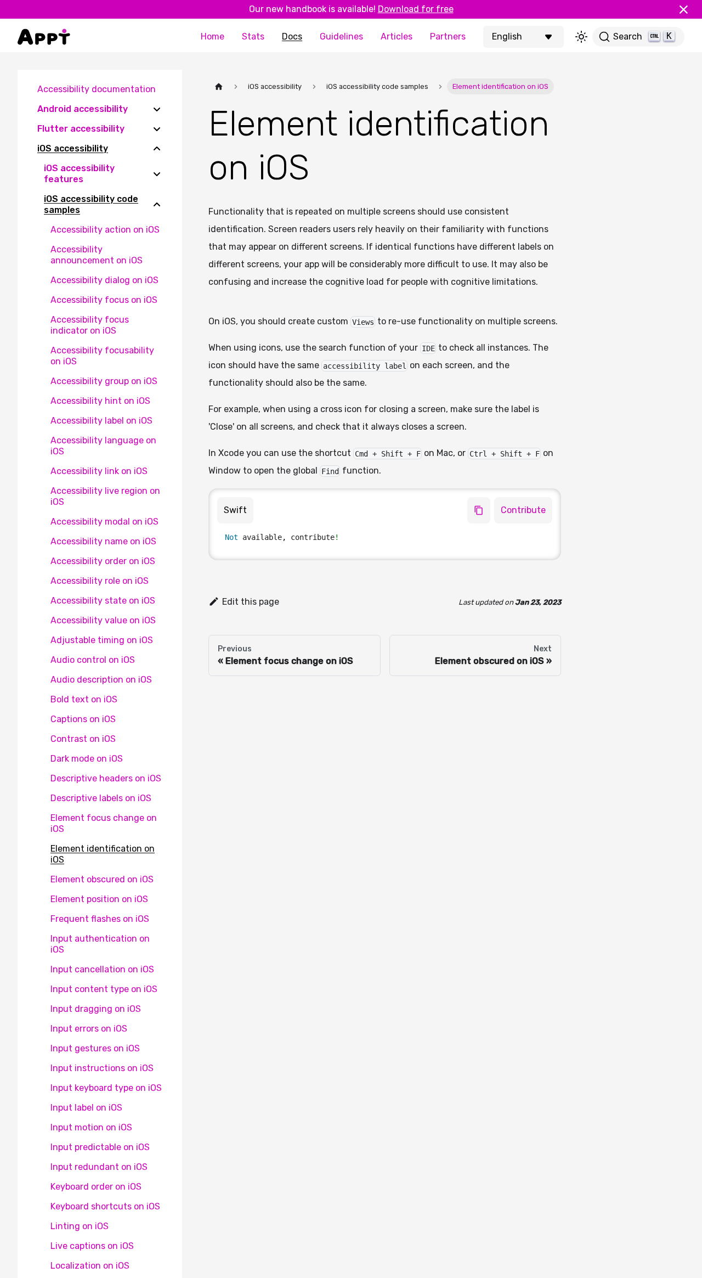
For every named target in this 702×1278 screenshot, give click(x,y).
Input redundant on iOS (99, 1167)
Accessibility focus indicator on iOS (89, 325)
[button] (524, 37)
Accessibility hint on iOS (100, 401)
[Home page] (218, 86)
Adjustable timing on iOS (101, 640)
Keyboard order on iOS (95, 1186)
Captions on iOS (83, 719)
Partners (448, 36)
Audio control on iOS (92, 660)
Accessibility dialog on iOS (104, 280)
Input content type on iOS (103, 989)
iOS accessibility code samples (91, 204)
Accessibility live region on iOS (105, 496)
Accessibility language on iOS (103, 446)
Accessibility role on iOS (99, 581)
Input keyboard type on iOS (106, 1088)
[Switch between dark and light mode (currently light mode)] (581, 37)
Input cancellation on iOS (102, 969)
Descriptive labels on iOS (100, 798)
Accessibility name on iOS (103, 541)
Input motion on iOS (91, 1127)
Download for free (416, 9)
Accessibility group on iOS (103, 381)
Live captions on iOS (92, 1246)
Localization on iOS (89, 1265)
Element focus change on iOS (103, 823)
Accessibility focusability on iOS (102, 356)
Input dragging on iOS (95, 1009)
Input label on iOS (86, 1107)
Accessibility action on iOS (105, 229)
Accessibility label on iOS (101, 420)
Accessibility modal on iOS (104, 521)
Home (212, 36)
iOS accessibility (72, 148)
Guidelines (341, 36)
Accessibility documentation (96, 89)
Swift (235, 510)
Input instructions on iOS (102, 1068)
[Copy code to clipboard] (478, 510)
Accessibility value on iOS (103, 620)
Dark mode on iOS (86, 758)
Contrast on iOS (83, 739)
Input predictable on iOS (100, 1147)
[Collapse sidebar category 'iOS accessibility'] (157, 148)
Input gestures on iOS (95, 1048)
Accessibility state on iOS (102, 600)
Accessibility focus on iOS (103, 300)
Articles (396, 36)
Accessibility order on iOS (102, 561)
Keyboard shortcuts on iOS (105, 1206)
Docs (292, 36)
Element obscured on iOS (102, 879)
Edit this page (250, 601)
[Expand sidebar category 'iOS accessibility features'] (157, 174)
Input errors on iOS (88, 1028)
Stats (253, 36)
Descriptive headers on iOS (105, 778)
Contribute (523, 510)
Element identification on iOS (102, 854)
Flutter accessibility (80, 128)
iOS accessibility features (79, 173)
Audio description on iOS (101, 679)
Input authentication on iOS (100, 944)
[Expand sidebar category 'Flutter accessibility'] (157, 129)
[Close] (688, 9)
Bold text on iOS (83, 699)
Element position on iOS (99, 899)
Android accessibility (82, 109)
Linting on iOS (79, 1226)
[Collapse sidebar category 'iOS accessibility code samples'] (157, 204)
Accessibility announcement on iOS (96, 255)
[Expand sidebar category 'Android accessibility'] (157, 109)
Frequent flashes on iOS (99, 919)
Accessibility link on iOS (99, 471)
